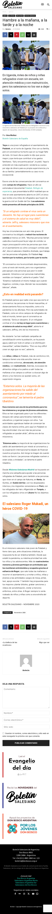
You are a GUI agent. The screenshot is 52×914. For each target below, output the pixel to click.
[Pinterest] (16, 34)
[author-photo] (26, 667)
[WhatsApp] (22, 34)
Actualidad (20, 16)
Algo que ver (44, 642)
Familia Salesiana (30, 16)
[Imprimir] (34, 34)
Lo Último (12, 16)
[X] (10, 34)
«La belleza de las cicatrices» (10, 643)
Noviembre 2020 (19, 612)
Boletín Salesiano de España (15, 138)
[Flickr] (19, 894)
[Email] (28, 34)
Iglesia (11, 12)
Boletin (8, 29)
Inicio (4, 12)
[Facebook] (5, 34)
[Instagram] (24, 894)
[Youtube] (33, 894)
